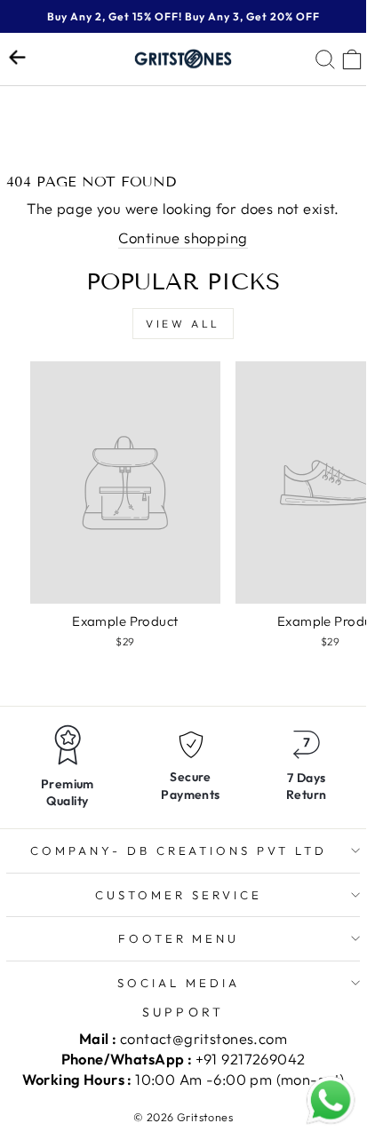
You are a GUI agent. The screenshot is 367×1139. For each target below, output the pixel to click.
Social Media (178, 983)
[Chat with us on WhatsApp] (330, 1100)
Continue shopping (182, 237)
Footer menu (179, 938)
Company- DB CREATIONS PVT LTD (178, 850)
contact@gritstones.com (203, 1038)
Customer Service (178, 895)
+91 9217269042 (250, 1058)
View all (183, 323)
